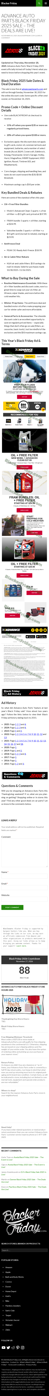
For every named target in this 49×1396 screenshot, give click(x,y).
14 (5, 744)
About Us (40, 1360)
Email (4, 883)
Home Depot (10, 1291)
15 (8, 744)
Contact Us (14, 1362)
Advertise (5, 1362)
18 (22, 744)
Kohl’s (8, 1296)
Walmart (9, 1325)
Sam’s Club (10, 1310)
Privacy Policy (31, 1365)
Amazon (8, 1267)
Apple (7, 1272)
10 (34, 734)
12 (41, 734)
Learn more (21, 946)
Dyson (8, 1286)
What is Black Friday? (28, 1362)
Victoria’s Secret (12, 1320)
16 (12, 744)
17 (15, 744)
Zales (7, 1330)
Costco (8, 1282)
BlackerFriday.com (26, 36)
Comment (6, 836)
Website (5, 895)
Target (8, 1315)
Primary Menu (45, 3)
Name (4, 872)
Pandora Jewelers (13, 1306)
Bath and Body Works (14, 1277)
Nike (7, 1301)
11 (38, 734)
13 (5, 737)
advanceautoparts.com (32, 89)
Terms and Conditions (16, 1365)
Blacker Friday (9, 3)
